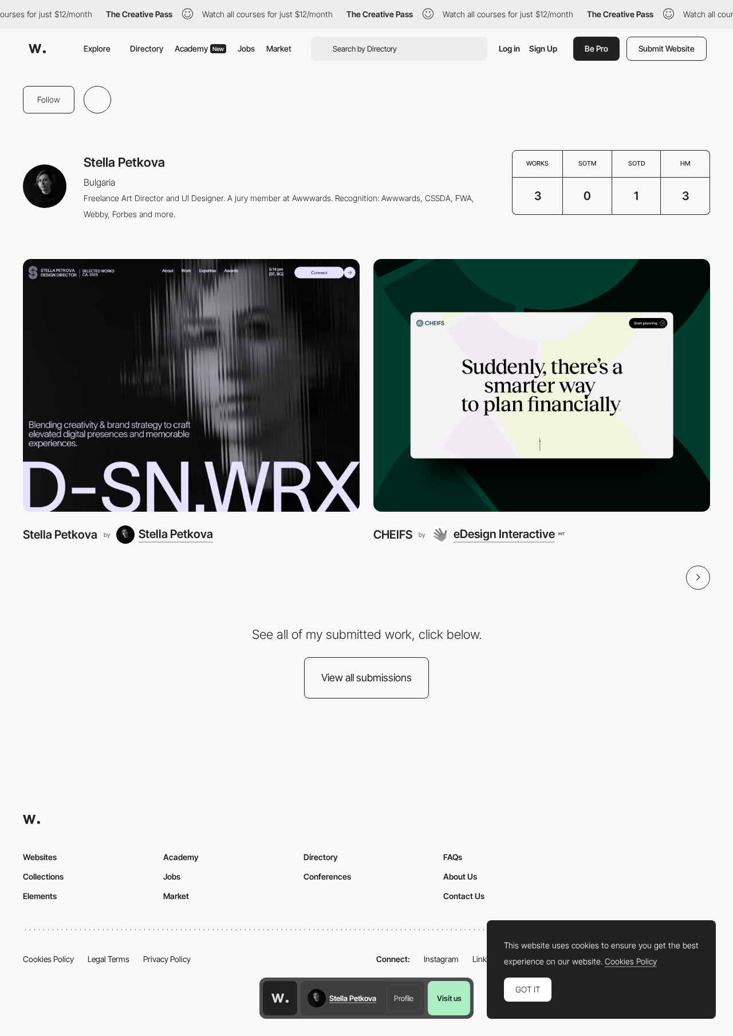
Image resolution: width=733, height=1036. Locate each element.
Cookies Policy (48, 959)
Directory (146, 48)
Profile (403, 998)
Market (278, 48)
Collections (43, 876)
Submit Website (667, 48)
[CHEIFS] (541, 385)
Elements (40, 896)
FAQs (452, 857)
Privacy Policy (167, 959)
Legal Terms (108, 959)
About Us (460, 876)
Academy (199, 48)
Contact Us (463, 896)
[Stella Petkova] (191, 385)
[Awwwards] (37, 48)
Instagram (441, 959)
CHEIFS (392, 534)
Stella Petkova (60, 534)
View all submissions (366, 678)
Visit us (449, 998)
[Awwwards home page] (280, 998)
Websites (40, 857)
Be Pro (596, 48)
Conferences (327, 876)
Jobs (246, 48)
